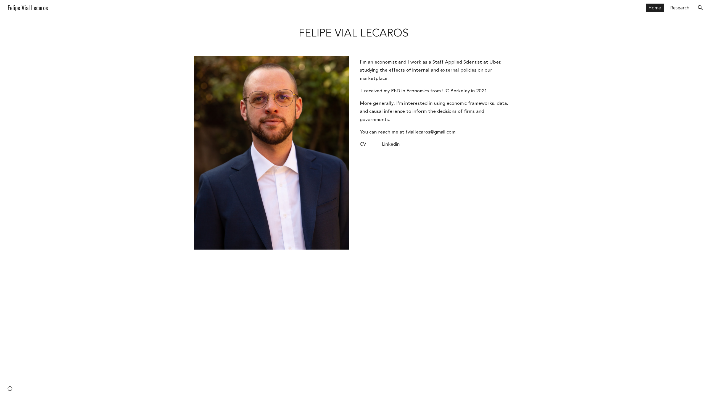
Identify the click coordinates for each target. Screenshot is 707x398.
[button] (700, 7)
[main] (353, 33)
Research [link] (679, 8)
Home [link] (654, 8)
